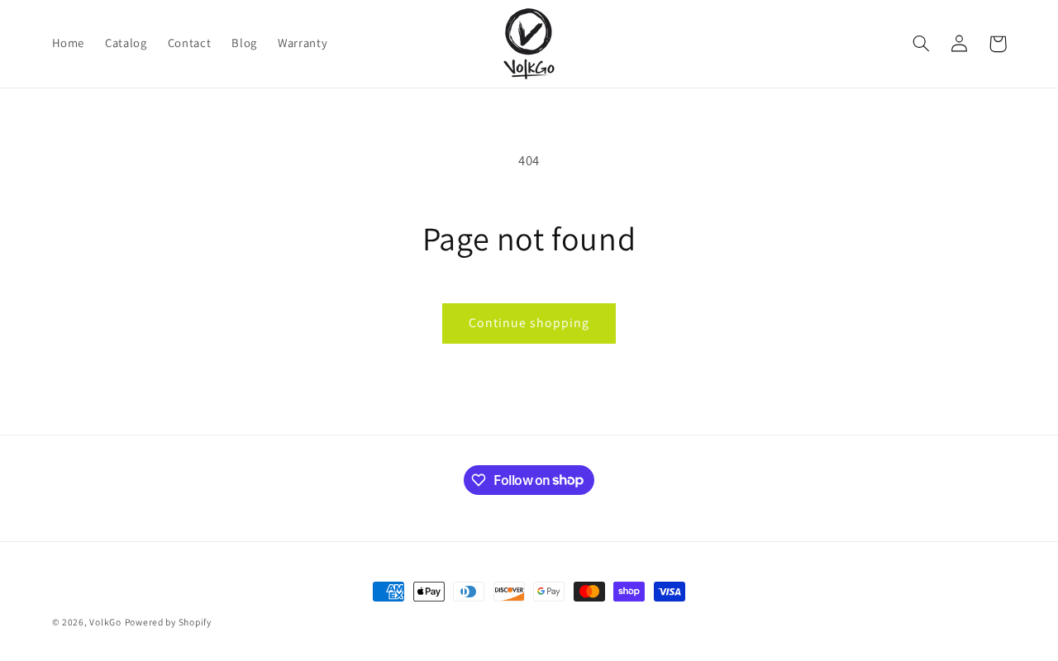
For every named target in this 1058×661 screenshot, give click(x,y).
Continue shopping (529, 322)
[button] (922, 44)
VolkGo (105, 622)
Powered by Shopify (168, 622)
